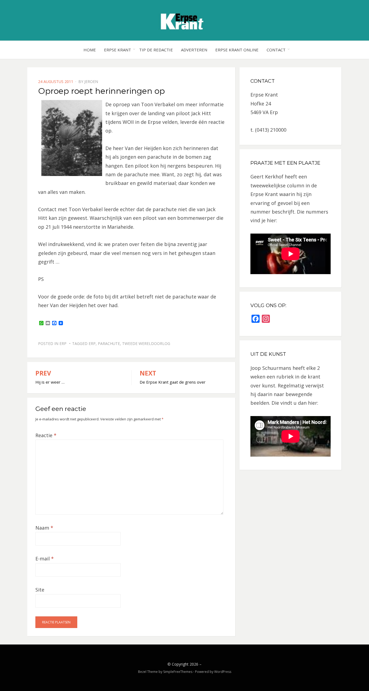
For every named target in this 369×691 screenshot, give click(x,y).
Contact (276, 49)
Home (89, 49)
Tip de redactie (156, 49)
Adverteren (194, 49)
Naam (44, 527)
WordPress (222, 671)
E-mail (44, 558)
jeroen (91, 81)
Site (39, 589)
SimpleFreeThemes (177, 671)
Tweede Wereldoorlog (146, 343)
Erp (62, 343)
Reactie (45, 435)
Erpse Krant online (237, 49)
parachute (109, 343)
